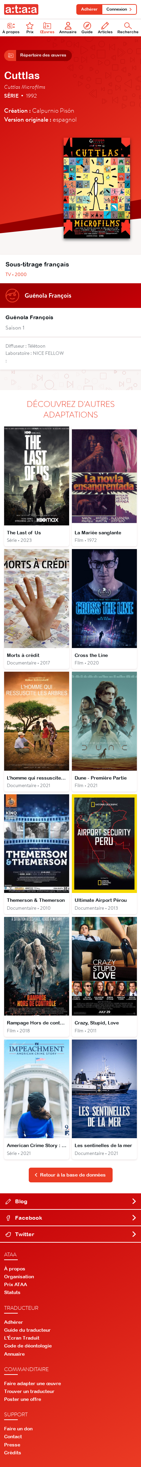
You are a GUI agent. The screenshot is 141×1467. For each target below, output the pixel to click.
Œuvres (47, 32)
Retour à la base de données (73, 1175)
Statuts (12, 1292)
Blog (20, 1201)
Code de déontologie (28, 1345)
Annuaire (68, 32)
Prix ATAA (15, 1284)
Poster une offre (22, 1399)
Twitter (24, 1234)
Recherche (128, 32)
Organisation (19, 1276)
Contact (13, 1436)
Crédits (12, 1452)
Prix (30, 32)
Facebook (28, 1218)
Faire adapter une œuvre (32, 1383)
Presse (12, 1444)
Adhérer (89, 9)
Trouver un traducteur (29, 1391)
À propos (11, 32)
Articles (105, 32)
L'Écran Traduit (21, 1338)
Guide (87, 32)
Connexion (116, 9)
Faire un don (18, 1428)
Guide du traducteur (27, 1330)
